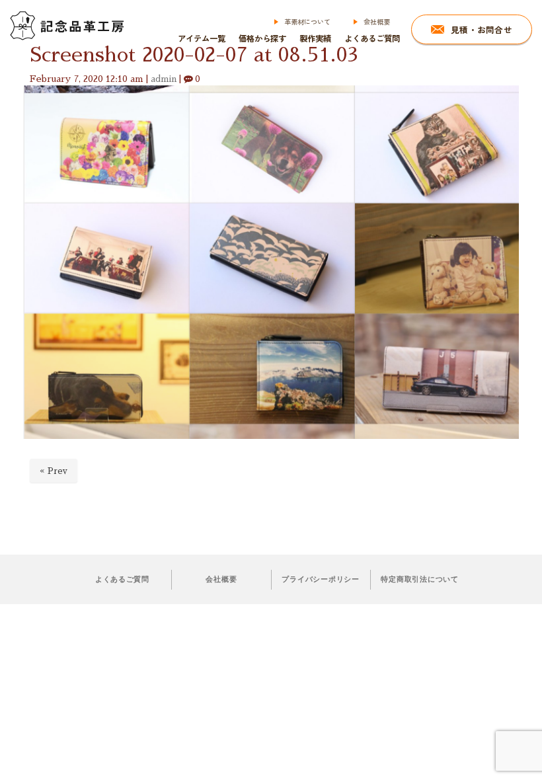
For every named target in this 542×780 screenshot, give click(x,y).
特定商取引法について (419, 579)
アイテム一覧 (201, 38)
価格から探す (262, 38)
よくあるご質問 (372, 38)
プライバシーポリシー (320, 579)
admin (163, 79)
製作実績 (315, 38)
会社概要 (377, 21)
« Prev (53, 471)
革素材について (307, 21)
